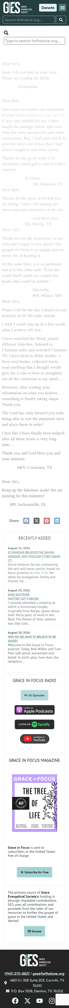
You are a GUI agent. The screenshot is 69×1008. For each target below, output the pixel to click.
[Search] (61, 20)
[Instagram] (51, 1000)
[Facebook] (15, 1000)
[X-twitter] (27, 1000)
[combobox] (29, 20)
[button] (62, 7)
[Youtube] (39, 1000)
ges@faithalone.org (48, 973)
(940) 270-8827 (17, 973)
